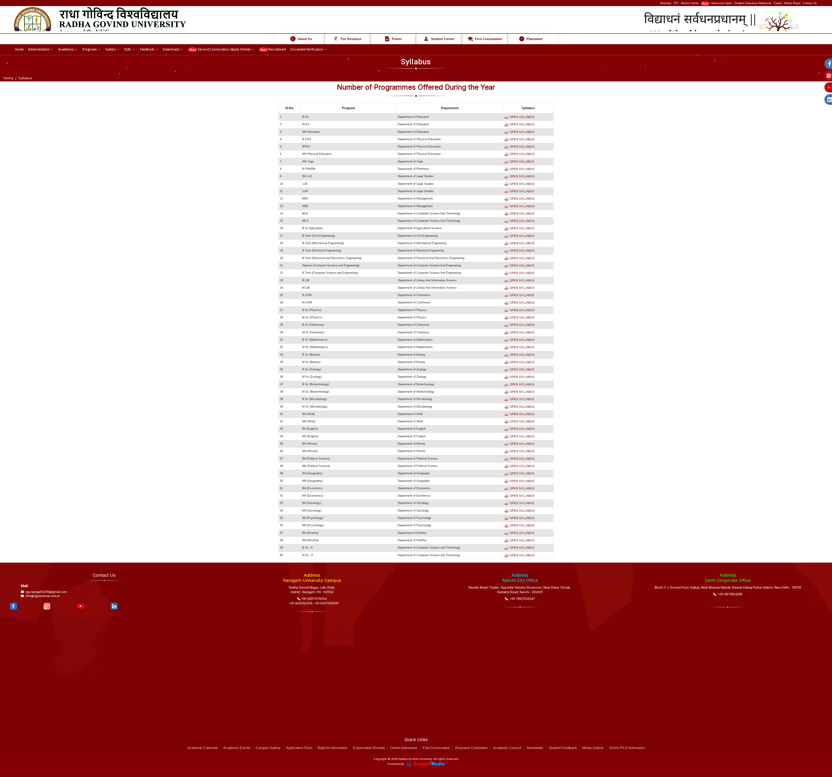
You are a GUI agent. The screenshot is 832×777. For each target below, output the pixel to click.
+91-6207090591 (326, 603)
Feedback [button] (147, 49)
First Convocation (436, 748)
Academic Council (507, 748)
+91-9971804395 (729, 594)
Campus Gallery (268, 748)
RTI (676, 3)
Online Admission (403, 748)
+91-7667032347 (521, 599)
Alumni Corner (690, 3)
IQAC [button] (128, 49)
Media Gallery (593, 748)
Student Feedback (563, 748)
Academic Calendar (202, 748)
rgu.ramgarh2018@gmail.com (46, 592)
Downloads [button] (171, 49)
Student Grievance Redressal (752, 3)
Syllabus (25, 78)
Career (778, 3)
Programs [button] (90, 49)
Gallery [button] (111, 49)
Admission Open (721, 3)
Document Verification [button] (307, 49)
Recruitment (277, 49)
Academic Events (236, 748)
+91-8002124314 (300, 603)
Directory (666, 3)
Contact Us (810, 3)
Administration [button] (39, 49)
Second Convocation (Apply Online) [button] (224, 49)
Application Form (299, 748)
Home (19, 49)
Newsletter (535, 748)
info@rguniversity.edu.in (43, 596)
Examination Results (369, 748)
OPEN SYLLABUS (521, 117)
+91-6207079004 (313, 599)
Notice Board (792, 3)
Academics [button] (66, 49)
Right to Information (333, 748)
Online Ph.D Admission (627, 748)
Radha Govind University (415, 759)
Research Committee (471, 748)
